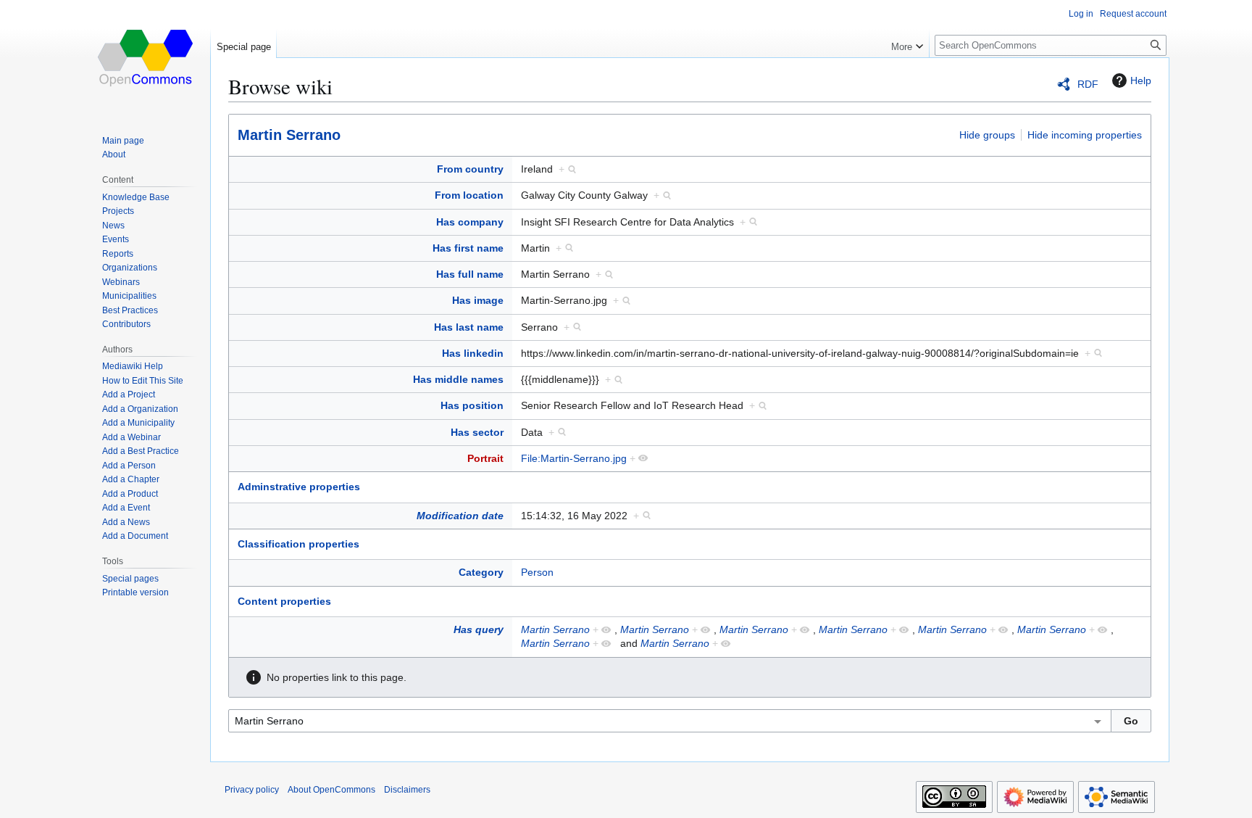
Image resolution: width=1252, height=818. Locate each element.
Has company (470, 222)
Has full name (470, 274)
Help (1140, 80)
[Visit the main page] (146, 58)
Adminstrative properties (299, 486)
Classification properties (298, 544)
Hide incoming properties (1084, 135)
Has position (472, 405)
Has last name (469, 327)
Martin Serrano (289, 135)
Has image (478, 300)
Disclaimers (407, 790)
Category (481, 572)
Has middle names (458, 379)
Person (537, 572)
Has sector (477, 432)
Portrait (485, 458)
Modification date (460, 515)
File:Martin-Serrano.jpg (574, 458)
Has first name (468, 248)
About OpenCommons (331, 790)
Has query (479, 629)
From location (469, 195)
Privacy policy (252, 790)
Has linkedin (473, 353)
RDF (1087, 84)
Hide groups (987, 135)
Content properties (284, 601)
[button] (907, 43)
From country (470, 169)
